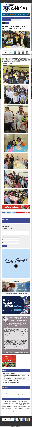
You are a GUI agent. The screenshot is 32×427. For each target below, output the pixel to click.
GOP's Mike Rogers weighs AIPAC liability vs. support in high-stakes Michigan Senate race (15, 394)
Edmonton (3, 406)
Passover (5, 411)
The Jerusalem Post (5, 387)
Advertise (9, 1)
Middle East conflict (24, 410)
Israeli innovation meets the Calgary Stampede (9, 373)
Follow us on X (5, 2)
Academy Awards (3, 401)
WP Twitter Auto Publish (13, 426)
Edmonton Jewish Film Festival (8, 406)
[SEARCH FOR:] (26, 19)
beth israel (5, 403)
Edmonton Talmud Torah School (17, 406)
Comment (3, 230)
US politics (4, 413)
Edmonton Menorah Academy (8, 30)
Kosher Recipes (18, 410)
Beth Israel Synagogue (10, 403)
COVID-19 (21, 405)
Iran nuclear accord (7, 408)
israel (10, 408)
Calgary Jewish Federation (25, 403)
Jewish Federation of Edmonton (18, 408)
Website (3, 242)
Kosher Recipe (11, 410)
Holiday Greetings (13, 1)
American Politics (8, 401)
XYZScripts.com (19, 426)
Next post (19, 215)
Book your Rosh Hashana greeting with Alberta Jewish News (11, 382)
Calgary (21, 403)
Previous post (14, 215)
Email (3, 239)
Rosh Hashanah (13, 411)
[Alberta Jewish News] (16, 8)
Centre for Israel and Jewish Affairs (7, 405)
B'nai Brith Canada (23, 401)
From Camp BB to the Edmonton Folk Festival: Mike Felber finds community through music (14, 378)
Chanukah (16, 405)
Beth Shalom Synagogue (18, 403)
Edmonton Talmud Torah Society (24, 406)
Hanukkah (29, 406)
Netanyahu (28, 410)
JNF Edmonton (5, 410)
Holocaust (3, 408)
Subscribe (5, 1)
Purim (8, 411)
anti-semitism (14, 401)
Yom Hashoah (7, 413)
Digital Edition (26, 405)
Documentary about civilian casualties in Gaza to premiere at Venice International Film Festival (15, 393)
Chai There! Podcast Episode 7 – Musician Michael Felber (10, 380)
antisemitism (17, 401)
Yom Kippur (10, 413)
